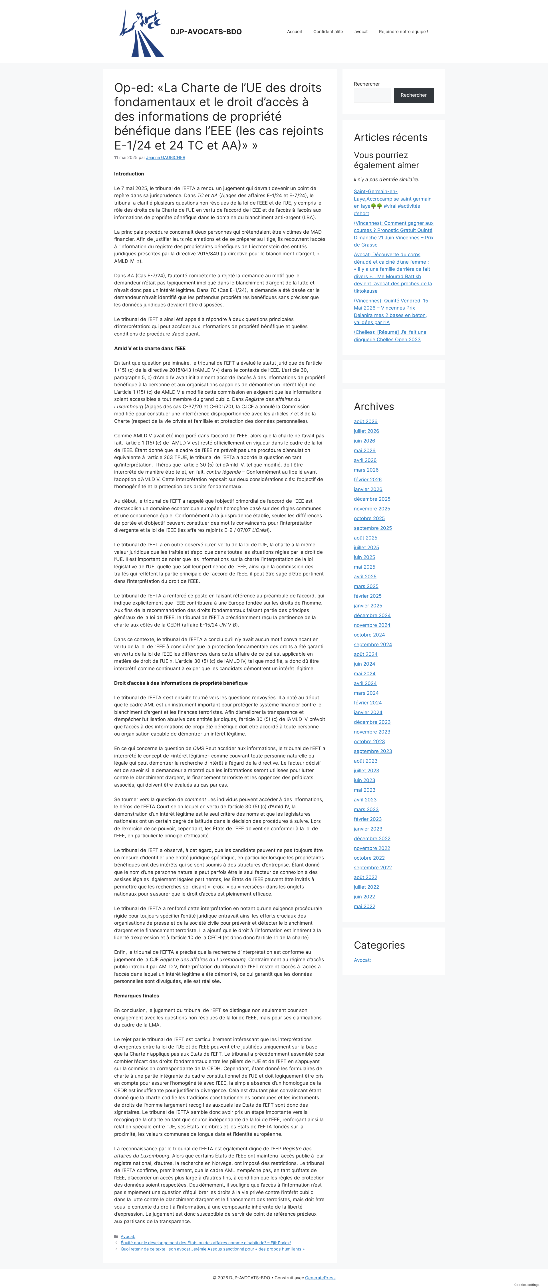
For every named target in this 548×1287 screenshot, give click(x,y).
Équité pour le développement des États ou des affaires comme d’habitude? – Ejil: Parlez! (206, 1242)
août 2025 (365, 538)
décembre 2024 (372, 615)
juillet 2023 (366, 770)
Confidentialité (328, 31)
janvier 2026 (368, 489)
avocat (361, 31)
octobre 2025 (369, 518)
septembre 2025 (373, 528)
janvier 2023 (368, 829)
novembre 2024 (372, 625)
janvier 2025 (368, 606)
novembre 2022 (372, 848)
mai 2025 (364, 567)
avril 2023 (365, 800)
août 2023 (366, 761)
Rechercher (367, 84)
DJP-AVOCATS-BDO (206, 31)
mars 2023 (366, 809)
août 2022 (365, 877)
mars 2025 (366, 586)
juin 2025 (364, 557)
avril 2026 (365, 460)
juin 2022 (364, 897)
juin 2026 (364, 441)
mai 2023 (365, 790)
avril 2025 (365, 576)
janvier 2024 (368, 712)
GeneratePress (320, 1277)
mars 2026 (366, 470)
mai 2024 (365, 673)
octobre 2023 (369, 741)
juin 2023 (364, 780)
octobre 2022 (369, 858)
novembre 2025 (372, 509)
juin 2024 (364, 664)
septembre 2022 (373, 867)
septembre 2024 (373, 644)
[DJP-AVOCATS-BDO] (140, 31)
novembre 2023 (372, 732)
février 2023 (368, 819)
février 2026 (368, 479)
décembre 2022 (372, 838)
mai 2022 (364, 906)
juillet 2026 (366, 431)
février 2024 (368, 703)
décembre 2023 (372, 722)
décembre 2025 (372, 499)
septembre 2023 (373, 751)
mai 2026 (365, 450)
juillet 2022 (366, 887)
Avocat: (128, 1236)
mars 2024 (366, 693)
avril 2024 (365, 683)
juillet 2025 (366, 547)
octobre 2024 (369, 635)
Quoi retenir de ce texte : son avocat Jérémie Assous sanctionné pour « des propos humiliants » (213, 1248)
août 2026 (366, 421)
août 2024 (366, 654)
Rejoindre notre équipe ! (403, 31)
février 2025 (368, 596)
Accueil (294, 31)
